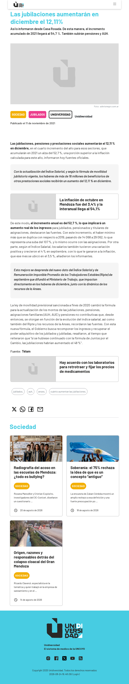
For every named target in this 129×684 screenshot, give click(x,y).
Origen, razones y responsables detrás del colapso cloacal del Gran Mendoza (34, 559)
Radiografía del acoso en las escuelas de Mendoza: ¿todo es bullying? (35, 472)
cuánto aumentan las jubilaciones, (68, 391)
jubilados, (18, 391)
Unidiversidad (60, 114)
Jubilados (37, 114)
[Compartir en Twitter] (14, 409)
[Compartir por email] (40, 408)
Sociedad (18, 114)
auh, (30, 391)
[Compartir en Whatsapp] (22, 409)
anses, (41, 391)
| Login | (76, 674)
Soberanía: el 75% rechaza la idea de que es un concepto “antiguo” (92, 472)
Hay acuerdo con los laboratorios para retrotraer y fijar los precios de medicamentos (87, 367)
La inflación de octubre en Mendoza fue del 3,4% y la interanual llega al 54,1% (81, 204)
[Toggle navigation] (115, 4)
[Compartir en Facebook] (31, 409)
